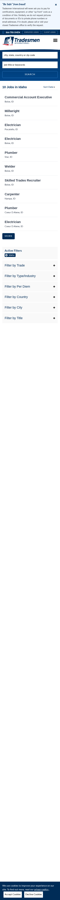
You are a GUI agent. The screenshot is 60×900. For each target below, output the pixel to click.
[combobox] (30, 55)
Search (30, 74)
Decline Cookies (33, 894)
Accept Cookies (13, 894)
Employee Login (31, 32)
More (8, 236)
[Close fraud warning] (56, 4)
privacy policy (41, 889)
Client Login (50, 32)
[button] (30, 265)
